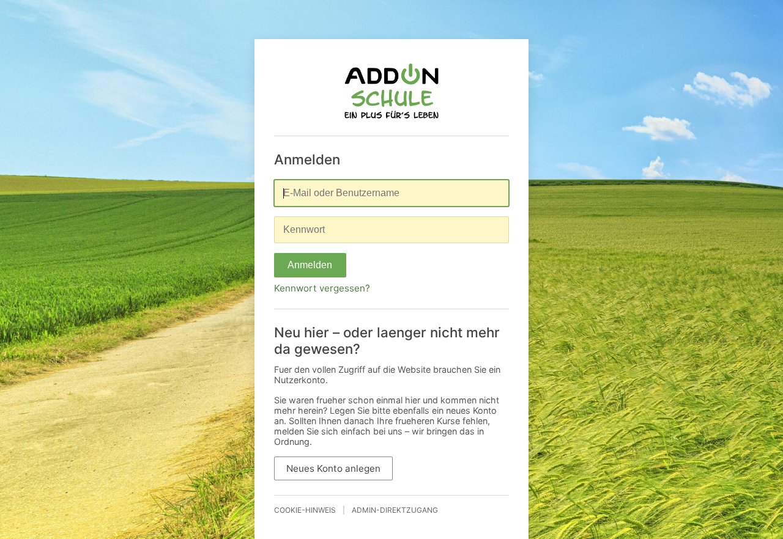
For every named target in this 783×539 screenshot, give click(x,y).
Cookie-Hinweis (305, 510)
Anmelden (310, 265)
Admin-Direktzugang (395, 510)
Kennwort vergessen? (322, 288)
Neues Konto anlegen (333, 468)
